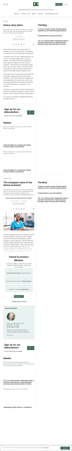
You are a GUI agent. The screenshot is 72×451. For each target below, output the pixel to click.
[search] (7, 4)
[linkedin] (16, 44)
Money (34, 13)
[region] (36, 448)
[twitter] (19, 44)
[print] (33, 44)
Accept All (65, 448)
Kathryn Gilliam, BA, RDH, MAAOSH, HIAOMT (19, 198)
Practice (16, 13)
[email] (24, 44)
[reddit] (21, 44)
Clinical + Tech (25, 13)
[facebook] (13, 44)
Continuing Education (51, 13)
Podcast (40, 13)
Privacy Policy (46, 447)
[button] (4, 4)
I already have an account (19, 301)
